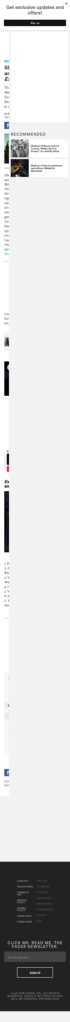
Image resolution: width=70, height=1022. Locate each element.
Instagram (44, 897)
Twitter (42, 880)
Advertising (25, 886)
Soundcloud (45, 909)
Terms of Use (23, 893)
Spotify (41, 915)
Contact (22, 880)
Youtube (42, 892)
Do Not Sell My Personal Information (37, 998)
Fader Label (24, 915)
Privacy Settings (37, 996)
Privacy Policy (22, 901)
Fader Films (24, 921)
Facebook (43, 886)
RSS (39, 920)
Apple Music (44, 903)
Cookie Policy (21, 909)
